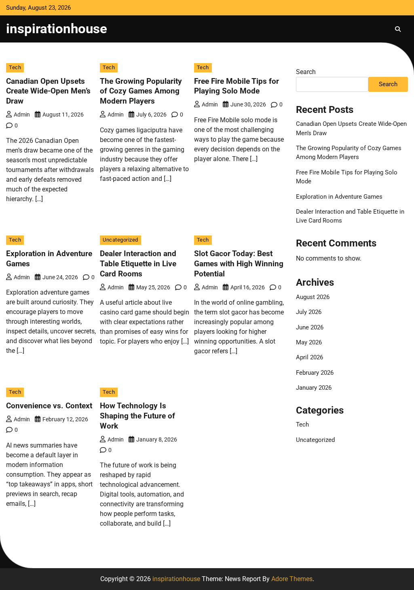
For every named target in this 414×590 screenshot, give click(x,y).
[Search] (398, 29)
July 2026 (308, 312)
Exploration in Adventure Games (339, 196)
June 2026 (309, 327)
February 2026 (315, 372)
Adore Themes (292, 579)
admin (22, 114)
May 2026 (309, 342)
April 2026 (309, 357)
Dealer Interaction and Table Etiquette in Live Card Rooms (138, 263)
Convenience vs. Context (49, 405)
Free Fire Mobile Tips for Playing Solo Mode (236, 86)
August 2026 (313, 297)
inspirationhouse (56, 28)
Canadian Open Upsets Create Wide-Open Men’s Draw (48, 91)
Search (306, 72)
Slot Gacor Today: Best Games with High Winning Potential (238, 263)
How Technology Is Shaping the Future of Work (137, 416)
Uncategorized (120, 240)
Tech (15, 67)
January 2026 (314, 387)
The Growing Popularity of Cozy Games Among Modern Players (141, 91)
